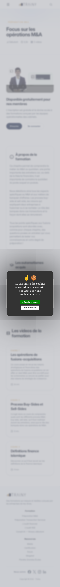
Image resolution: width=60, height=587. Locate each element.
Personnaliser (30, 307)
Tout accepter (31, 302)
